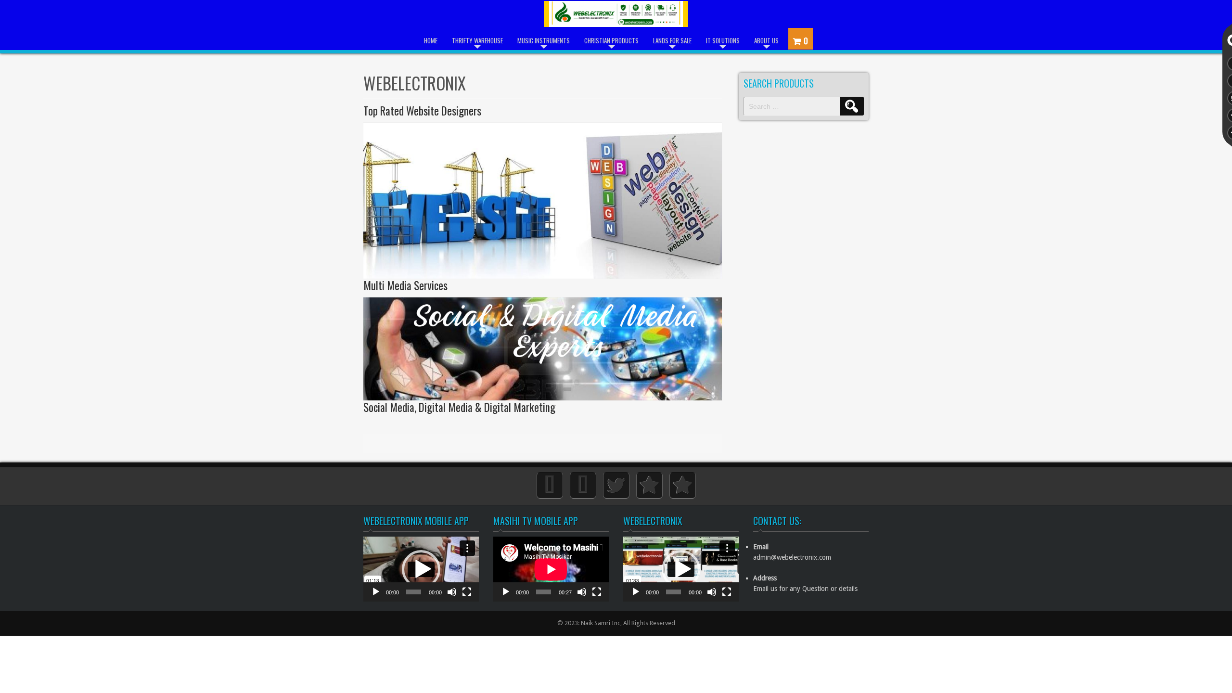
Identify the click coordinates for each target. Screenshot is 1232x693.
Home (430, 40)
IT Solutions (723, 40)
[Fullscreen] (467, 597)
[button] (421, 569)
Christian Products (611, 40)
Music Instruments (543, 40)
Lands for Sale (672, 40)
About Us (766, 40)
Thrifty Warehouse (477, 40)
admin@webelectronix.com (792, 557)
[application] (421, 569)
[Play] (376, 597)
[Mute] (452, 597)
